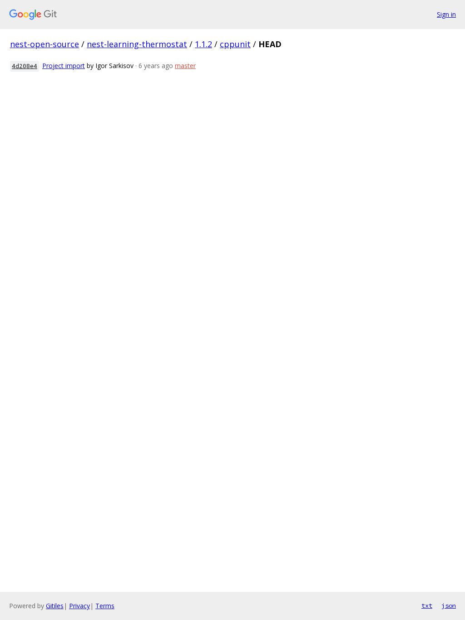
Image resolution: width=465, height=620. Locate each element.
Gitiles (55, 605)
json (448, 605)
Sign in (446, 14)
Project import (63, 65)
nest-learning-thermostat (137, 44)
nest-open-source (44, 44)
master (185, 65)
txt (426, 605)
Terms (104, 605)
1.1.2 (203, 44)
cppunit (235, 44)
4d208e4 (24, 66)
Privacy (79, 605)
